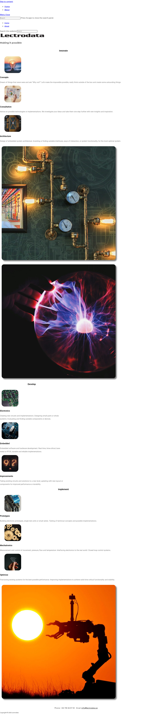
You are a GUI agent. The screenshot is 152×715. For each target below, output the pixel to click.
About (6, 26)
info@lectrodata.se (89, 708)
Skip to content (6, 1)
